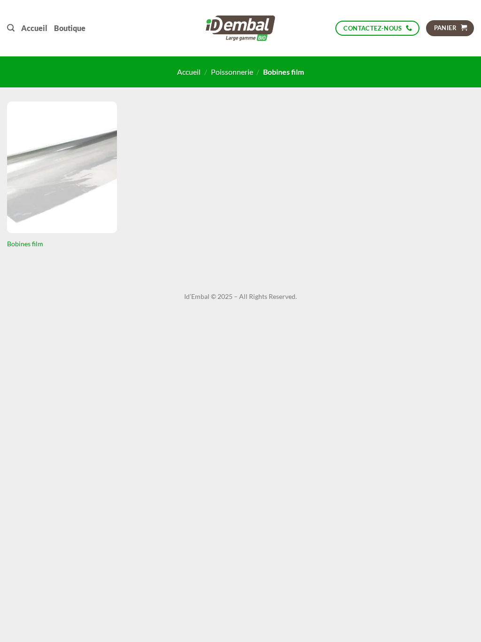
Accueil (34, 27)
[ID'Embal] (241, 28)
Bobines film (25, 244)
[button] (11, 28)
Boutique (69, 27)
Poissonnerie (232, 71)
